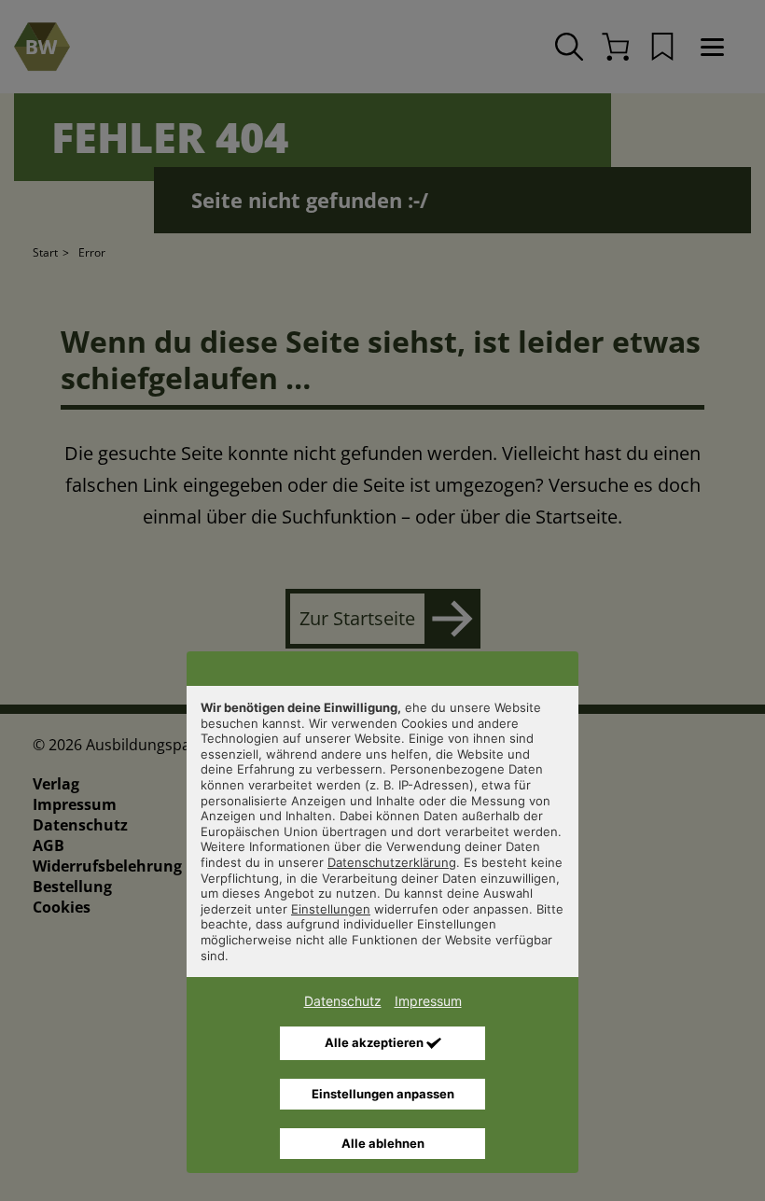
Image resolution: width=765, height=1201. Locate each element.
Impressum (428, 1001)
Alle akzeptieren (375, 1042)
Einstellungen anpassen (383, 1093)
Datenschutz (343, 1001)
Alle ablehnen (382, 1143)
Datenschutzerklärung (391, 862)
